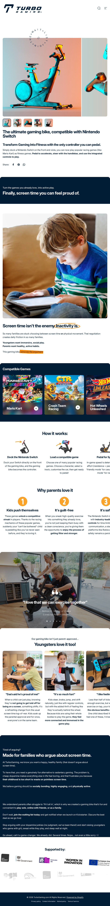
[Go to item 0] (7, 123)
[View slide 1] (47, 621)
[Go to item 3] (28, 123)
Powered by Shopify (75, 897)
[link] (22, 446)
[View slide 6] (63, 621)
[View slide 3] (53, 621)
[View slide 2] (50, 621)
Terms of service (73, 901)
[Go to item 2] (17, 123)
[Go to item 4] (38, 123)
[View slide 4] (56, 621)
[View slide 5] (59, 621)
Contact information (48, 901)
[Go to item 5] (49, 123)
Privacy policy (36, 901)
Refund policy (61, 901)
